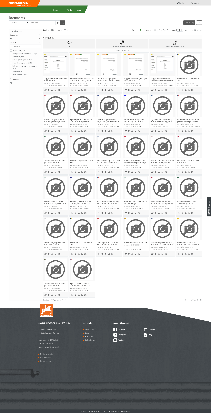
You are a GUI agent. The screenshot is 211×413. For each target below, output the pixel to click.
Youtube (121, 340)
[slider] (140, 30)
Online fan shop (90, 340)
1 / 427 (193, 30)
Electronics (18, 71)
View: (174, 30)
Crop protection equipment (24, 53)
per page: (60, 30)
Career (87, 333)
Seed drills (18, 56)
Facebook (121, 329)
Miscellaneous (19, 74)
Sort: (160, 30)
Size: (133, 30)
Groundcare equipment (22, 63)
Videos (79, 10)
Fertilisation (19, 50)
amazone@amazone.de (51, 347)
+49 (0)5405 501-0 (52, 340)
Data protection (45, 357)
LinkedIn (152, 329)
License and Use (45, 361)
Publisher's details (46, 354)
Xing (150, 334)
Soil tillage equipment (22, 60)
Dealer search (89, 329)
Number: (46, 30)
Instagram (122, 334)
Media (69, 10)
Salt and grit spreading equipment (24, 67)
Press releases (90, 336)
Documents (57, 10)
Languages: (149, 30)
